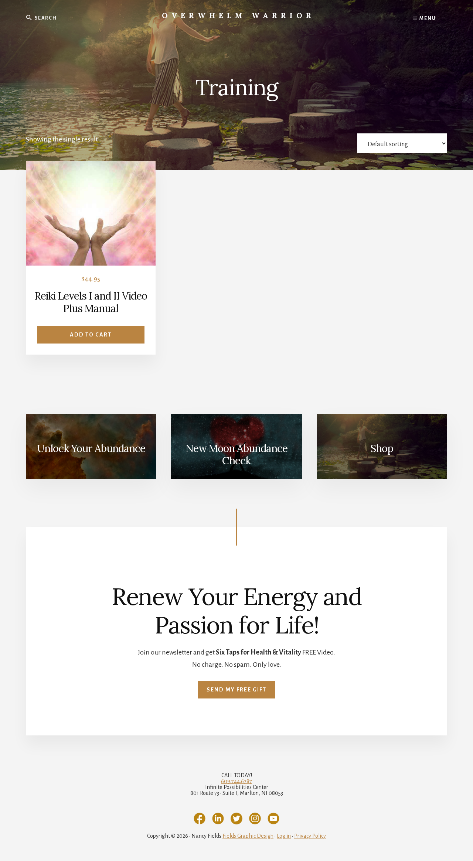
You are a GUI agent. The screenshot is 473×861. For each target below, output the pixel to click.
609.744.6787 (236, 781)
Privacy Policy (310, 836)
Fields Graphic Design (247, 836)
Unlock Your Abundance (91, 448)
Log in (284, 836)
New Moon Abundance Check (236, 455)
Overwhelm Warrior (238, 15)
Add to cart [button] (91, 335)
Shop (381, 448)
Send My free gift (236, 690)
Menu (427, 18)
